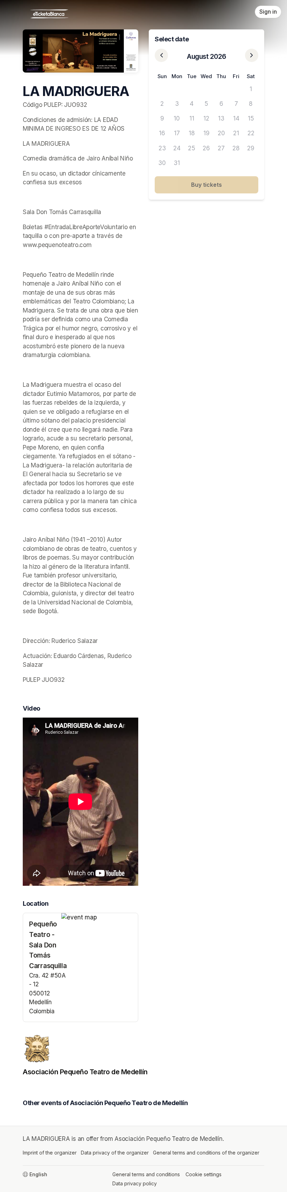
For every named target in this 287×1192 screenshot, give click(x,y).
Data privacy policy (134, 1183)
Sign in (268, 11)
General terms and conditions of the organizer (206, 1153)
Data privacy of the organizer (115, 1153)
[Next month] (251, 55)
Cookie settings (204, 1174)
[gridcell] (162, 89)
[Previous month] (161, 55)
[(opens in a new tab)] (99, 917)
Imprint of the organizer (50, 1153)
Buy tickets (206, 184)
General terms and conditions (146, 1174)
